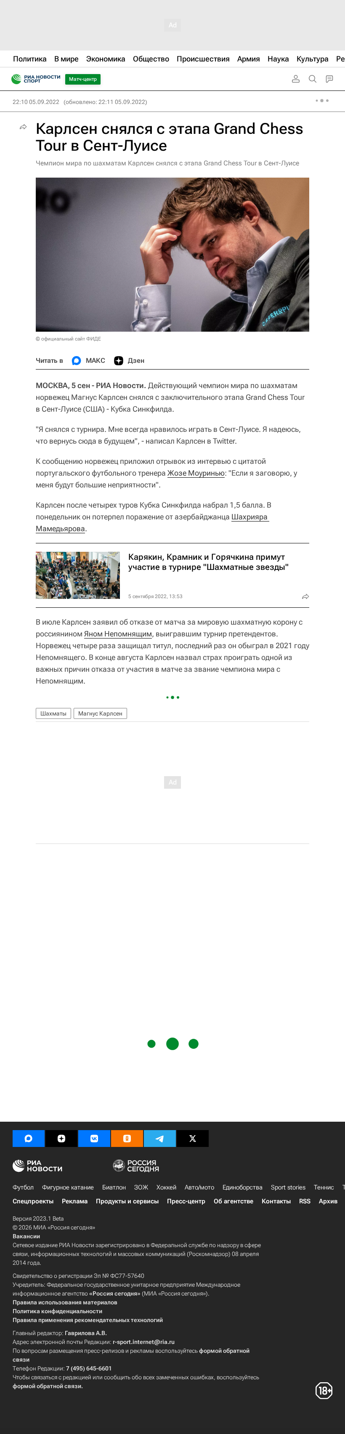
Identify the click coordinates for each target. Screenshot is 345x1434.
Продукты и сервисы (127, 1201)
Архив (328, 1201)
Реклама (75, 1201)
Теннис (324, 1187)
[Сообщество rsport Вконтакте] (94, 1138)
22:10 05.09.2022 (36, 101)
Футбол (23, 1187)
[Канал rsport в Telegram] (160, 1138)
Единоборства (243, 1187)
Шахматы (53, 713)
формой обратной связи (47, 1386)
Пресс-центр (186, 1201)
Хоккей (166, 1187)
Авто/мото (199, 1187)
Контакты (276, 1201)
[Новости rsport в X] (193, 1138)
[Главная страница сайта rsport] (54, 79)
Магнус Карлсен (100, 713)
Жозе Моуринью (196, 472)
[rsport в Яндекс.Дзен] (61, 1138)
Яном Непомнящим (118, 633)
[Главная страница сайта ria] (13, 79)
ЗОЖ (141, 1187)
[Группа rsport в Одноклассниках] (127, 1138)
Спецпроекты (33, 1201)
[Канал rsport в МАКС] (29, 1138)
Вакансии (26, 1236)
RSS (304, 1201)
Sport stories (288, 1187)
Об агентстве (233, 1201)
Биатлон (114, 1187)
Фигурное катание (68, 1187)
